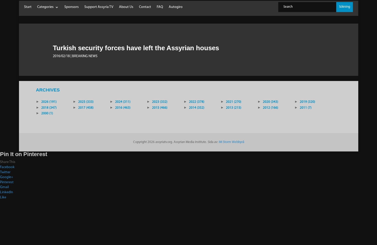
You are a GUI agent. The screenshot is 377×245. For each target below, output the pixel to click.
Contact (145, 7)
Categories (45, 7)
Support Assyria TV (98, 7)
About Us (126, 7)
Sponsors (71, 7)
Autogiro (176, 7)
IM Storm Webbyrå (231, 142)
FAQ (160, 7)
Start (28, 7)
